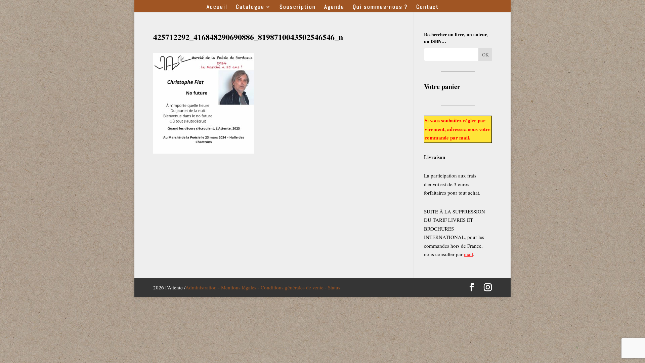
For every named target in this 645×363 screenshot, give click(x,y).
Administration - (203, 287)
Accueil (217, 7)
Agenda (334, 7)
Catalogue (250, 7)
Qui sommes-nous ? (380, 7)
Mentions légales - (241, 287)
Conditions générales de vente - (294, 287)
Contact (427, 7)
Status (334, 287)
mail (464, 137)
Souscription (298, 7)
